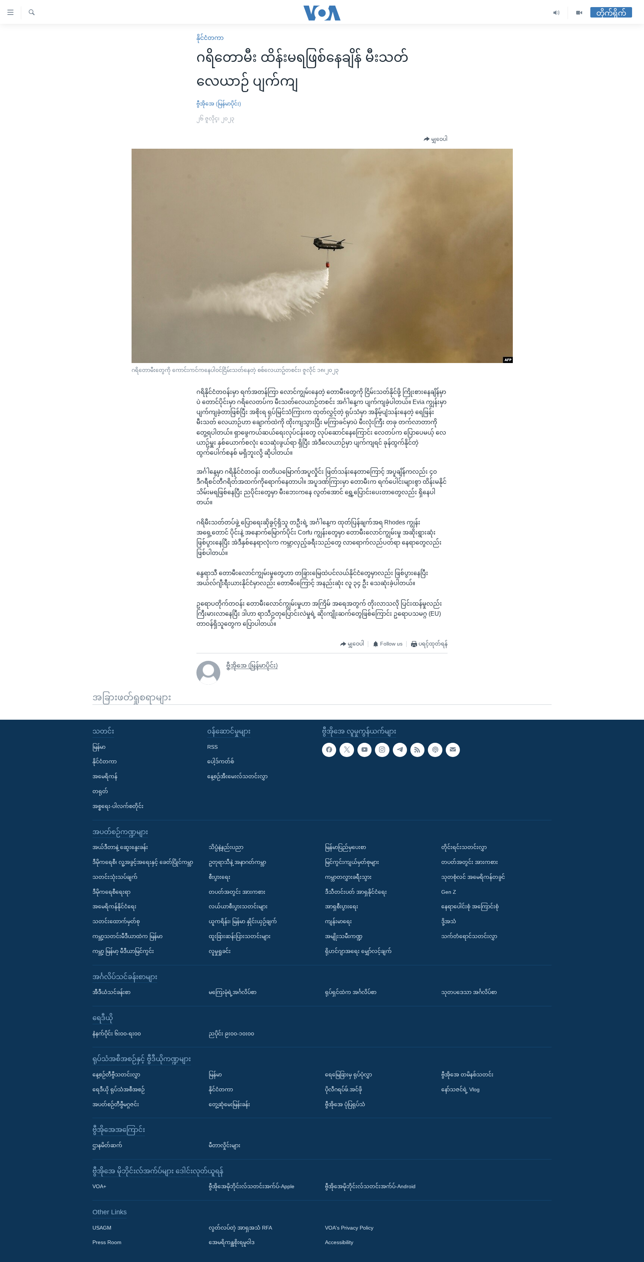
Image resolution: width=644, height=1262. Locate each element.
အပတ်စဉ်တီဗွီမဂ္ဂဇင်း (115, 1104)
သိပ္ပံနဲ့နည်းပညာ (226, 847)
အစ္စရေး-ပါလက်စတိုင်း (117, 806)
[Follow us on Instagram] (382, 750)
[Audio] (556, 13)
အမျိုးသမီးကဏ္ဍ (344, 936)
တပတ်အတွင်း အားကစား (237, 892)
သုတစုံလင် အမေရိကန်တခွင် (473, 877)
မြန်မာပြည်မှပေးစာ (345, 847)
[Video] (579, 13)
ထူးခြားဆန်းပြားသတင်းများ (240, 936)
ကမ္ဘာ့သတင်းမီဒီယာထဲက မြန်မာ (127, 936)
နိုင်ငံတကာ (210, 38)
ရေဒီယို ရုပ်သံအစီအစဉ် (118, 1089)
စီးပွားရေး (219, 877)
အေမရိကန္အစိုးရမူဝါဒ (232, 1242)
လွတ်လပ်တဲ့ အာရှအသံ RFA (240, 1228)
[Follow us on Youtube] (364, 750)
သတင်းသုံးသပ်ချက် (115, 877)
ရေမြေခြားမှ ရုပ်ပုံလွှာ (348, 1075)
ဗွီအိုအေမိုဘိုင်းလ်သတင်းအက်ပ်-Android (370, 1186)
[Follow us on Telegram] (400, 750)
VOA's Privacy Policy (349, 1228)
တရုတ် (100, 791)
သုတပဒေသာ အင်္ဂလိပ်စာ (469, 992)
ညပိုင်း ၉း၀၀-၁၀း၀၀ (231, 1033)
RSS (212, 747)
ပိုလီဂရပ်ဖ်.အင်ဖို (343, 1089)
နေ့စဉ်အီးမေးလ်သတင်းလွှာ (237, 776)
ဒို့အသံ (448, 921)
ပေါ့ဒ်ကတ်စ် (220, 761)
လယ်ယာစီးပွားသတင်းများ (238, 906)
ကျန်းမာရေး (338, 921)
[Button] (436, 139)
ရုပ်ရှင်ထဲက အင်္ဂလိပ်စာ (350, 992)
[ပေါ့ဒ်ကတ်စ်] (435, 750)
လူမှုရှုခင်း (220, 951)
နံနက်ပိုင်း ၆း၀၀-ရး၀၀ (116, 1033)
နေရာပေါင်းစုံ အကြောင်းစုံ (470, 906)
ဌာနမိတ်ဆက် (107, 1145)
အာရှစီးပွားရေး (341, 906)
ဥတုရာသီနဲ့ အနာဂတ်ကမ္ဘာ (237, 862)
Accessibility (339, 1242)
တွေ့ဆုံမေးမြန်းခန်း (229, 1104)
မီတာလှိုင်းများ (224, 1145)
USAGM (101, 1228)
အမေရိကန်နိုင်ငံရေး (114, 906)
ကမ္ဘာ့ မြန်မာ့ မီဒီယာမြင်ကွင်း (123, 951)
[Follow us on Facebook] (329, 750)
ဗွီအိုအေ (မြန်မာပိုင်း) (218, 104)
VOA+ (99, 1186)
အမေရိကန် (104, 776)
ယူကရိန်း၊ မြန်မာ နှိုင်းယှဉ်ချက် (243, 921)
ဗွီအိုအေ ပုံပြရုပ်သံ (345, 1104)
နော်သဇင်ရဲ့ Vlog (460, 1089)
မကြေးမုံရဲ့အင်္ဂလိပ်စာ (232, 992)
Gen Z (448, 892)
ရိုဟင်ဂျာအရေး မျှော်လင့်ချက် (358, 951)
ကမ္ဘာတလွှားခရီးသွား (348, 877)
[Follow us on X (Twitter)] (347, 750)
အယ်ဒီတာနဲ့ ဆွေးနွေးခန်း (120, 847)
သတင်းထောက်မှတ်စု (116, 921)
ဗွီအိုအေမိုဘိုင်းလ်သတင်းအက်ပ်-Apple (251, 1186)
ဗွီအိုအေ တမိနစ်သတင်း (467, 1075)
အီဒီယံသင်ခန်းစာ (111, 992)
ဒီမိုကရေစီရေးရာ (111, 892)
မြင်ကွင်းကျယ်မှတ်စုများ (352, 862)
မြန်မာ (98, 747)
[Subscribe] (453, 750)
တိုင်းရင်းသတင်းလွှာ (464, 847)
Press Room (106, 1242)
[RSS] (417, 750)
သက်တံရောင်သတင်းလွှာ (469, 936)
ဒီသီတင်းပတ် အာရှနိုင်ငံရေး (356, 892)
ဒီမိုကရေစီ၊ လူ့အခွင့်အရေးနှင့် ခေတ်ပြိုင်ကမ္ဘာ (142, 862)
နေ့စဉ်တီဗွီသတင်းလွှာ (116, 1075)
